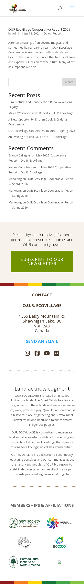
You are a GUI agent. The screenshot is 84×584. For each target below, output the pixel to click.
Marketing (15, 179)
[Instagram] (27, 353)
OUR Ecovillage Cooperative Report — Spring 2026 (41, 131)
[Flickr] (57, 353)
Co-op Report (52, 33)
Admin (16, 33)
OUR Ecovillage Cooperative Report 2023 (39, 29)
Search (68, 82)
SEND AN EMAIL (42, 341)
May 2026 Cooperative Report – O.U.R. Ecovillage (40, 113)
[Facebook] (37, 353)
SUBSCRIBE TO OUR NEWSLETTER (42, 261)
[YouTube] (47, 353)
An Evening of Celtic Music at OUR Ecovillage (37, 137)
